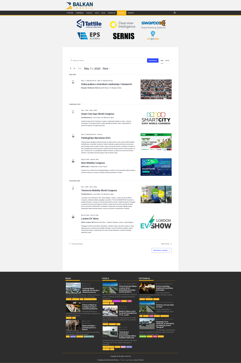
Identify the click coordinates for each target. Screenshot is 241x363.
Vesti (97, 13)
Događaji (121, 13)
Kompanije (80, 13)
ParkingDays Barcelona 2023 (96, 138)
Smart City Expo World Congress (97, 114)
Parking (123, 347)
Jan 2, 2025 (123, 284)
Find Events (153, 60)
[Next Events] (74, 68)
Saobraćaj (73, 336)
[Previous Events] (70, 68)
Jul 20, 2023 (160, 319)
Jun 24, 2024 (160, 302)
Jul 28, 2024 (160, 284)
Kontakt (131, 13)
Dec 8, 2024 (123, 306)
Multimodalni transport (90, 299)
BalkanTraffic (87, 286)
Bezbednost (143, 336)
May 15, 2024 (87, 284)
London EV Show (89, 218)
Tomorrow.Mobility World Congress (99, 190)
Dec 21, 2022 (123, 327)
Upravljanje (106, 303)
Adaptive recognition (108, 347)
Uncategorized (164, 316)
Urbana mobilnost (88, 336)
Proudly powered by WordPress (108, 360)
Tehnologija (80, 336)
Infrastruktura (116, 301)
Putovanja (156, 299)
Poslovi (89, 13)
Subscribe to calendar (160, 250)
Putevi (129, 301)
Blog (103, 13)
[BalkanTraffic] (120, 45)
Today (79, 68)
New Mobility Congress (93, 163)
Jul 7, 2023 (86, 302)
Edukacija (111, 13)
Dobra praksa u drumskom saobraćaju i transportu (106, 84)
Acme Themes (139, 360)
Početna (70, 13)
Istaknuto (68, 299)
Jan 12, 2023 (87, 321)
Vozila (111, 303)
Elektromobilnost (107, 301)
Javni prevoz (76, 299)
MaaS (81, 299)
